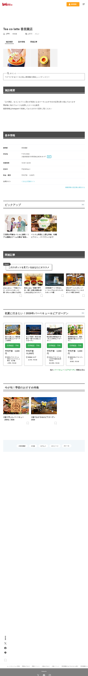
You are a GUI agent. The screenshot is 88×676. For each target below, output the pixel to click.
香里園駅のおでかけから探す (70, 666)
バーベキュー (59, 370)
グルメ (43, 446)
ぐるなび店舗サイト (28, 181)
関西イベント (36, 666)
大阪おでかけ (46, 666)
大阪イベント (55, 666)
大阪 (33, 446)
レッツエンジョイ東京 (13, 666)
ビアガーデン (70, 370)
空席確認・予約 (13, 345)
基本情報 (10, 135)
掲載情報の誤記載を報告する (75, 187)
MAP (49, 156)
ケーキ (67, 446)
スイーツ (55, 446)
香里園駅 (23, 446)
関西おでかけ (26, 666)
